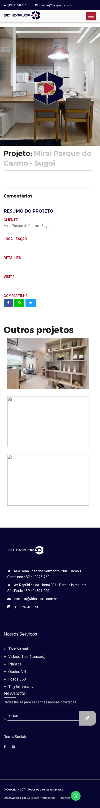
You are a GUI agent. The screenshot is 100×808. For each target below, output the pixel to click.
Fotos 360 (17, 679)
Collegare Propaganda (41, 797)
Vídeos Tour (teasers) (26, 656)
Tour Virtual (18, 649)
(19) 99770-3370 (26, 607)
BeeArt (65, 797)
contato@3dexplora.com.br (35, 599)
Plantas (14, 664)
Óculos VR (17, 671)
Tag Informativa (21, 686)
